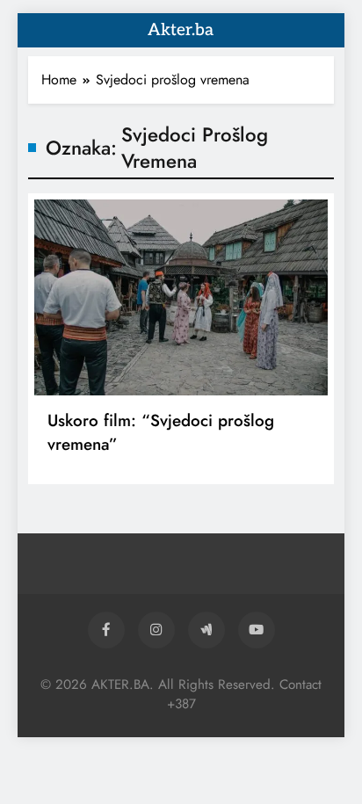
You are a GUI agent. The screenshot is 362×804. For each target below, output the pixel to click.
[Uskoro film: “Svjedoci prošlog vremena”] (181, 297)
